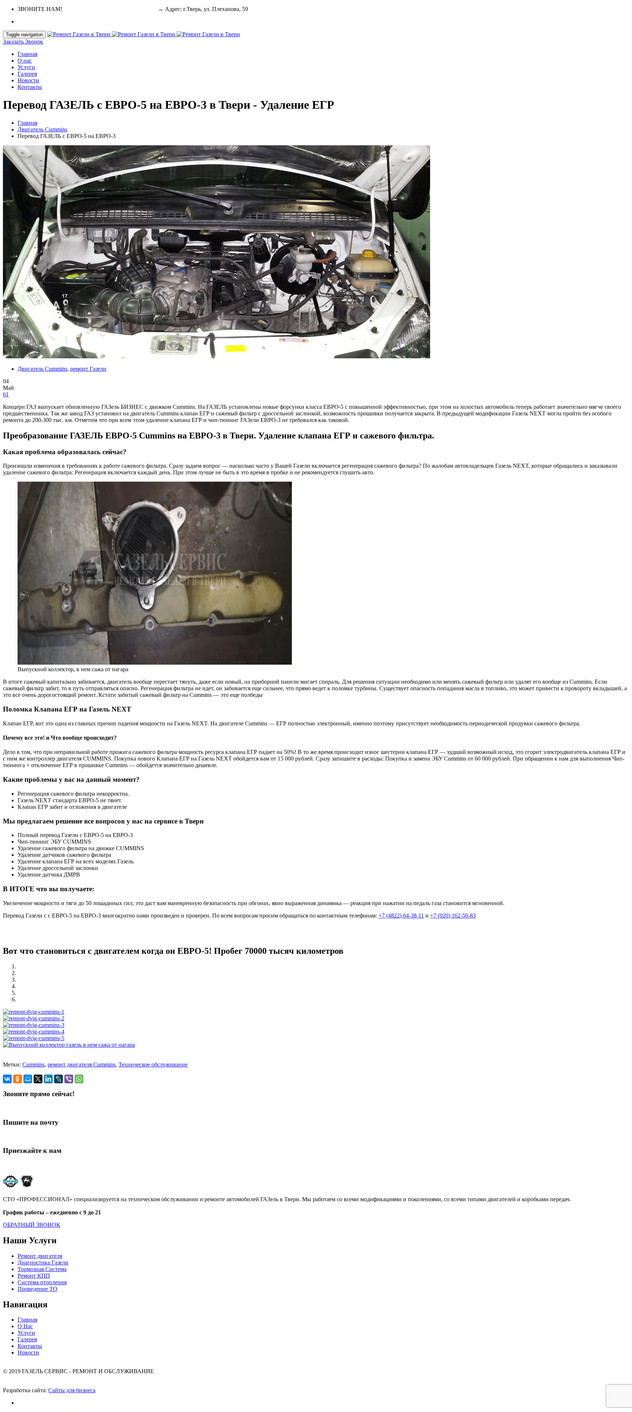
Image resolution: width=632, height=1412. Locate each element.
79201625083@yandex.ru (33, 1136)
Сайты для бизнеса (71, 1390)
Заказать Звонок (23, 41)
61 (6, 394)
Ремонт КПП (34, 1276)
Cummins (33, 1064)
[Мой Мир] (27, 1079)
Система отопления (42, 1282)
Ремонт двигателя (40, 1256)
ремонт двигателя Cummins (82, 1064)
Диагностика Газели (43, 1262)
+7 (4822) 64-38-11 (86, 9)
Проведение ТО (37, 1289)
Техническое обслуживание (153, 1064)
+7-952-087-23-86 (134, 9)
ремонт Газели (88, 369)
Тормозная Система (42, 1269)
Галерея (27, 74)
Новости (28, 80)
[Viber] (68, 1079)
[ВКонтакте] (7, 1079)
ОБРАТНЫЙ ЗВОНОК (31, 1225)
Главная (27, 54)
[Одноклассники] (17, 1079)
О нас (25, 60)
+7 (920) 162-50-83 (453, 915)
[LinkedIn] (48, 1079)
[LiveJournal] (58, 1079)
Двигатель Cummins (42, 129)
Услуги (26, 67)
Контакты (30, 87)
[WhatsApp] (79, 1079)
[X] (38, 1079)
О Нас (25, 1326)
